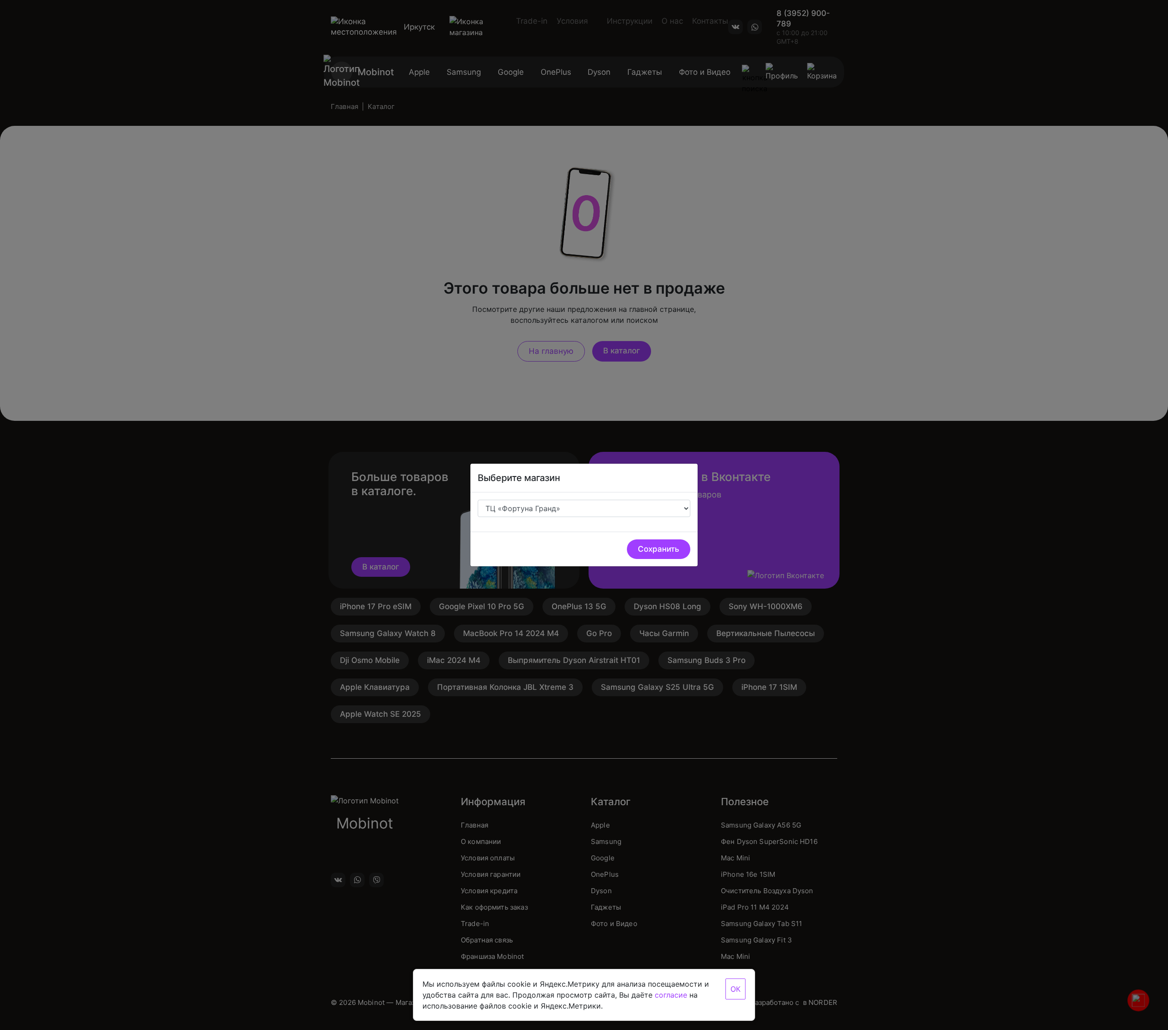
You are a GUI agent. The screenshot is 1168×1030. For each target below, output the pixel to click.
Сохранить (658, 549)
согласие (671, 994)
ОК (735, 989)
